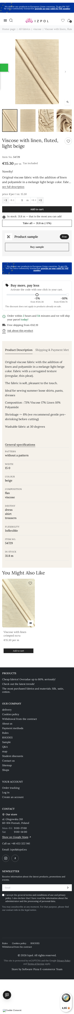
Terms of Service (35, 963)
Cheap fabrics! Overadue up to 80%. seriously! (29, 679)
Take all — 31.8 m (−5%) (37, 223)
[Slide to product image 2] (28, 120)
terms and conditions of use (40, 895)
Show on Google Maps (15, 837)
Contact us (8, 760)
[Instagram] (5, 858)
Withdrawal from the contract (19, 719)
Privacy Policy (63, 960)
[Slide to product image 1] (9, 120)
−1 (5, 200)
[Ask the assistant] (7, 995)
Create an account (13, 797)
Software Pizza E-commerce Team (42, 969)
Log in (6, 792)
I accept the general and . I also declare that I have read (36, 898)
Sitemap (7, 765)
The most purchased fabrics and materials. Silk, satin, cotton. (33, 690)
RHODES (7, 737)
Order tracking (11, 787)
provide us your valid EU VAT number (52, 8)
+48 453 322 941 (20, 843)
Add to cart (37, 209)
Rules (5, 732)
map (4, 751)
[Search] (11, 20)
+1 (40, 200)
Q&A (5, 746)
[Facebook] (15, 858)
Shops (5, 770)
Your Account (12, 781)
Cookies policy (10, 714)
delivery (6, 709)
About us (7, 723)
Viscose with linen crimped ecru (15, 633)
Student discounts (12, 756)
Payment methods (12, 728)
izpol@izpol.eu (18, 849)
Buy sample (37, 247)
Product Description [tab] (19, 350)
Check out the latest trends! (18, 684)
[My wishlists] (63, 20)
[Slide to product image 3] (46, 120)
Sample (6, 742)
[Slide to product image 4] (64, 120)
